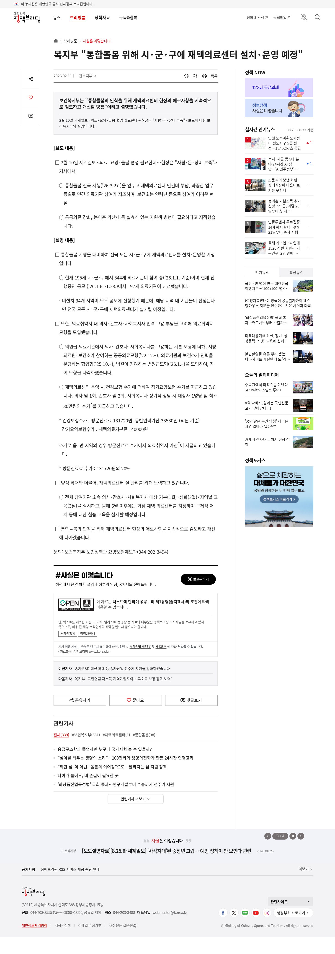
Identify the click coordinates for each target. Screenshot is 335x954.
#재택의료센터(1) (116, 734)
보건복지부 (85, 75)
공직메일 (280, 17)
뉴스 (57, 17)
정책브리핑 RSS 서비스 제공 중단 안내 (70, 869)
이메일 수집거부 (89, 925)
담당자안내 (87, 633)
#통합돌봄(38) (144, 734)
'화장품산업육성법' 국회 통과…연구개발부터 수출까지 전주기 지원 (116, 784)
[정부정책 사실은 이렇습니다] (279, 108)
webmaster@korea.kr (169, 912)
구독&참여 (128, 17)
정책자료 (102, 17)
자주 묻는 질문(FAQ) (123, 925)
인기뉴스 (262, 272)
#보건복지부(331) (86, 734)
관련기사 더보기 (133, 798)
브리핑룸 (77, 17)
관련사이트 (279, 901)
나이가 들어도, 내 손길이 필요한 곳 (88, 775)
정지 (292, 836)
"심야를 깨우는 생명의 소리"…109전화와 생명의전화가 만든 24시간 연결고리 (125, 758)
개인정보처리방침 (34, 925)
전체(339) (61, 734)
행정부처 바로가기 (291, 912)
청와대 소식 (255, 17)
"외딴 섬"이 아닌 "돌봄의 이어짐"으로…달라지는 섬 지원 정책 (112, 767)
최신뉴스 (296, 272)
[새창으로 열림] (204, 76)
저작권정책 (67, 633)
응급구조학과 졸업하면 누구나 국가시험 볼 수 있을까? (105, 749)
